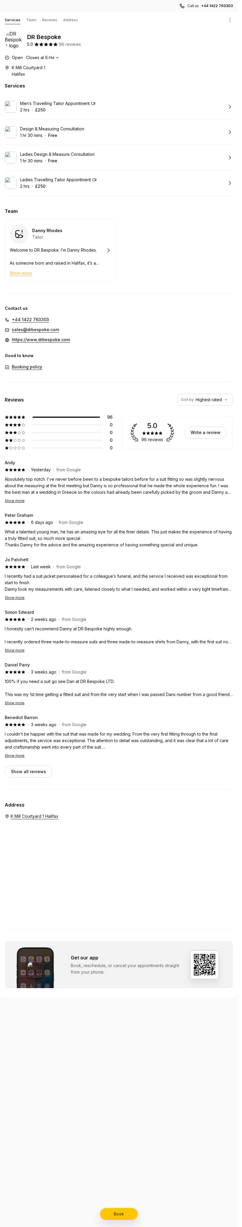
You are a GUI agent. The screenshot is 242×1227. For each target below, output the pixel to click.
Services (12, 20)
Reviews (49, 20)
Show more (14, 500)
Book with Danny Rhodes (60, 250)
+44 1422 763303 (217, 6)
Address (70, 20)
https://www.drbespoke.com (41, 339)
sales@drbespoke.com (35, 329)
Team (31, 20)
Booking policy (27, 366)
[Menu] (230, 20)
